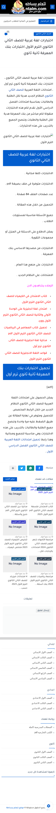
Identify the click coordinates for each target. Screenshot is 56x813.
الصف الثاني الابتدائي (42, 662)
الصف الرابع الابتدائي (42, 673)
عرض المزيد (10, 479)
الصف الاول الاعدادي (42, 698)
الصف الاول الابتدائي (42, 652)
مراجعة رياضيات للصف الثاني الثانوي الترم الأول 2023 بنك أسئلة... (41, 581)
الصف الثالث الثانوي (42, 757)
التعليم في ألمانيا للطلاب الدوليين (19, 21)
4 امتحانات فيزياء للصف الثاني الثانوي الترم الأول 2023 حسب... (17, 583)
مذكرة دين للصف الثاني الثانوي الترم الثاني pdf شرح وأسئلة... (15, 511)
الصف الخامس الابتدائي (41, 668)
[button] (39, 468)
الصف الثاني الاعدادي (42, 708)
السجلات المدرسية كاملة (40, 727)
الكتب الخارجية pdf (43, 732)
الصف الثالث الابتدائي (42, 657)
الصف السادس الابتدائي (41, 678)
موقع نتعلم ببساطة (15, 808)
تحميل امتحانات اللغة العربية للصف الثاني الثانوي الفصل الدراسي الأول (28, 445)
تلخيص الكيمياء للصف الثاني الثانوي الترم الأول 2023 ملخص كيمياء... (15, 544)
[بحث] (3, 7)
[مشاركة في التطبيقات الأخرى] (13, 468)
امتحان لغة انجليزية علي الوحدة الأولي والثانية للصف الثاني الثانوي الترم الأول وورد (27, 315)
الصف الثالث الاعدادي (42, 703)
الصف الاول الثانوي (43, 752)
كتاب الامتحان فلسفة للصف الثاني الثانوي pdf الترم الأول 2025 (41, 511)
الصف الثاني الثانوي (43, 34)
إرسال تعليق (43, 610)
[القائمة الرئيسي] (52, 7)
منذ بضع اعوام (46, 504)
